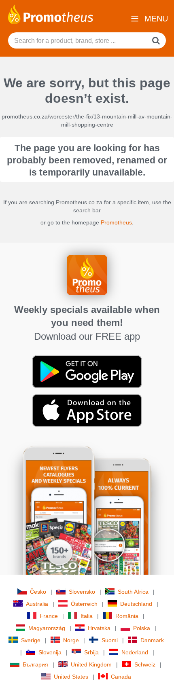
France (49, 616)
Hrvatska (99, 628)
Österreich (84, 604)
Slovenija (50, 652)
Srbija (91, 652)
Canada (121, 676)
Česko (38, 591)
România (126, 616)
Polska (141, 628)
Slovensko (82, 591)
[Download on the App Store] (87, 410)
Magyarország (46, 628)
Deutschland (136, 604)
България (35, 664)
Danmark (152, 640)
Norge (71, 640)
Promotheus (116, 222)
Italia (87, 616)
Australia (37, 604)
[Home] (50, 14)
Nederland (134, 652)
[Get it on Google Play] (87, 371)
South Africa (133, 591)
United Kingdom (91, 664)
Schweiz (144, 664)
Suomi (110, 640)
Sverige (30, 640)
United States (71, 676)
